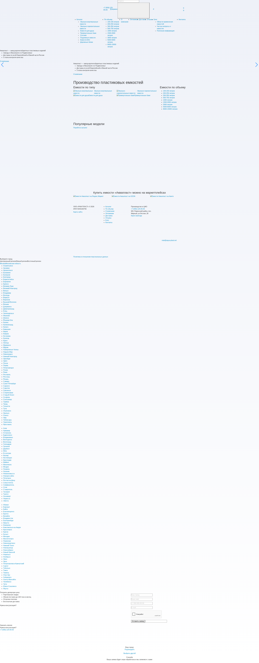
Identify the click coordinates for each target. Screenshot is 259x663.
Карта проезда (136, 216)
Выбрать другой (130, 653)
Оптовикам (134, 19)
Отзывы (150, 19)
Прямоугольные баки (142, 95)
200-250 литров (169, 93)
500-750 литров (169, 98)
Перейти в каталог (80, 128)
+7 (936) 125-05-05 (138, 209)
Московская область (13, 263)
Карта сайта (77, 212)
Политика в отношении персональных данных (90, 257)
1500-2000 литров (170, 102)
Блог (155, 19)
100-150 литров (169, 91)
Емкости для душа (95, 95)
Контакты (182, 19)
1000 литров (167, 100)
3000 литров (167, 104)
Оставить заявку (138, 621)
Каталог (79, 19)
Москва (3, 263)
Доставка (142, 19)
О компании (4, 61)
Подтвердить (129, 649)
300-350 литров (169, 95)
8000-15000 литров (170, 109)
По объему (108, 19)
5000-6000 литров (170, 107)
